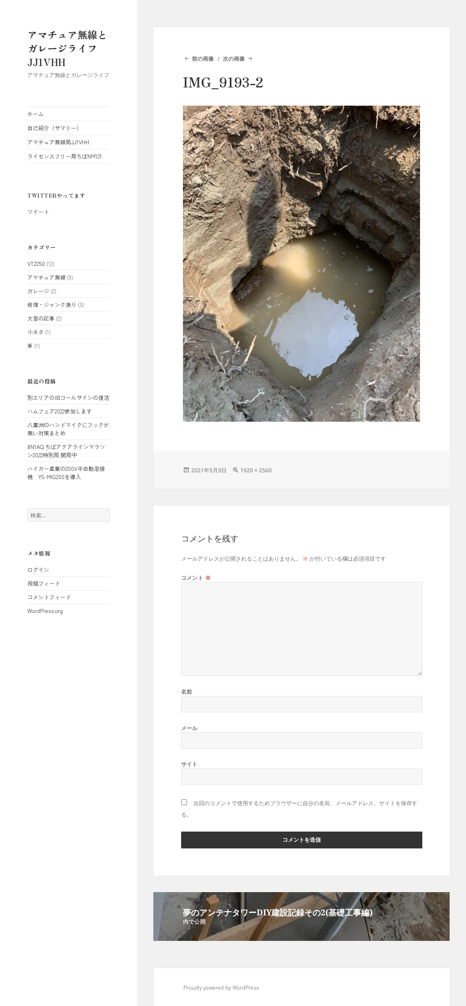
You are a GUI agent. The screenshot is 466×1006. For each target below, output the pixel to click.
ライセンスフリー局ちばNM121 (64, 156)
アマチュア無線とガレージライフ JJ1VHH (67, 48)
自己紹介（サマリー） (54, 128)
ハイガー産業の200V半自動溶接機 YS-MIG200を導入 (66, 472)
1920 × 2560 (256, 470)
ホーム (35, 113)
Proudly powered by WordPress (221, 987)
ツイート (38, 211)
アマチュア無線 (46, 277)
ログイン (38, 569)
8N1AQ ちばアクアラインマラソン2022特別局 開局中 (66, 451)
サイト (189, 764)
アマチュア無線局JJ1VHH (58, 142)
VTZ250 (36, 263)
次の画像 (234, 58)
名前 (186, 691)
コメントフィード (49, 597)
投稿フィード (43, 583)
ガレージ (38, 291)
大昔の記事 (41, 318)
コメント (196, 578)
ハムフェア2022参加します (59, 411)
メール (189, 728)
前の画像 (202, 58)
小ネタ (35, 332)
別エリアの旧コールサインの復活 (68, 397)
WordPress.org (45, 610)
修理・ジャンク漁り (51, 304)
